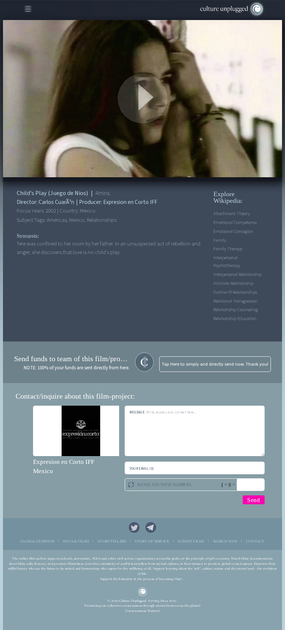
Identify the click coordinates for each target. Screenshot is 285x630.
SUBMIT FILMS (191, 541)
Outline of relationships (235, 292)
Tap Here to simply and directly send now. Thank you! (215, 364)
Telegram (151, 528)
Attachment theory (231, 213)
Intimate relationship (233, 283)
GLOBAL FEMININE (37, 541)
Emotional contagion (233, 231)
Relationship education (234, 318)
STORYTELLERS (112, 541)
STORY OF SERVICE (152, 541)
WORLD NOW (225, 541)
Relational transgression (235, 301)
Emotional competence (235, 222)
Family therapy (227, 248)
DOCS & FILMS (76, 541)
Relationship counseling (235, 309)
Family (219, 240)
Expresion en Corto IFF (63, 461)
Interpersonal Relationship (237, 274)
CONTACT (255, 541)
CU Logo (142, 592)
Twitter (134, 528)
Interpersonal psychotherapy (226, 261)
